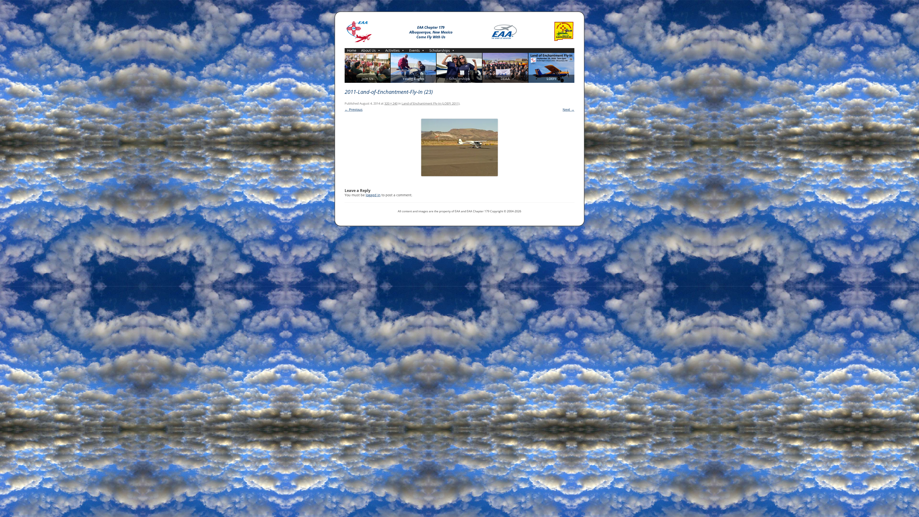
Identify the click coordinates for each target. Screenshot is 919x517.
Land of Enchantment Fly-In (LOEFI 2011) (431, 103)
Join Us (367, 78)
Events (414, 50)
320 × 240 (391, 103)
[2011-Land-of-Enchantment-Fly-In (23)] (459, 147)
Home (351, 50)
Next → (568, 109)
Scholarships (439, 50)
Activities (392, 50)
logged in (373, 195)
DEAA (505, 78)
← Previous (354, 109)
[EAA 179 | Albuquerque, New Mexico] (359, 30)
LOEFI (551, 78)
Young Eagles (413, 78)
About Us (368, 50)
